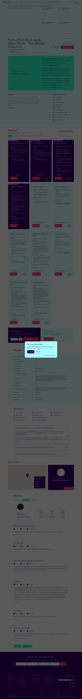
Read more (10, 108)
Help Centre (10, 679)
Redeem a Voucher (12, 677)
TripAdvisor (34, 500)
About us (10, 682)
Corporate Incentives (36, 682)
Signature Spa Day (60, 187)
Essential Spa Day (38, 143)
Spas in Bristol (22, 684)
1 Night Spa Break (60, 143)
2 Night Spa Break (38, 282)
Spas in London (23, 681)
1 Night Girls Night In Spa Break (40, 235)
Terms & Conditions (35, 677)
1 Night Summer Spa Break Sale (18, 188)
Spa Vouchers (39, 135)
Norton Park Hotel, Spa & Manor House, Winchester (40, 5)
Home (9, 5)
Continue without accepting (49, 355)
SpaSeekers (26, 500)
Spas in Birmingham (24, 686)
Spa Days (23, 135)
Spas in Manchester (24, 682)
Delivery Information (36, 679)
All (10, 135)
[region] (27, 477)
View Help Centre (76, 2)
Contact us (10, 681)
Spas (12, 5)
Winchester (28, 5)
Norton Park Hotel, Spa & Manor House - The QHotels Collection (26, 43)
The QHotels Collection (59, 480)
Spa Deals (16, 135)
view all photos (68, 33)
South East (17, 5)
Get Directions (38, 486)
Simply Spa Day (37, 187)
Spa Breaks (31, 135)
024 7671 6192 (70, 677)
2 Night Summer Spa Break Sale (18, 283)
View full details (13, 157)
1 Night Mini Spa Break (17, 234)
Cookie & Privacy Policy (36, 681)
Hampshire (22, 5)
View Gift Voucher (57, 48)
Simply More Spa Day (17, 143)
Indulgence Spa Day (61, 234)
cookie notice (45, 348)
